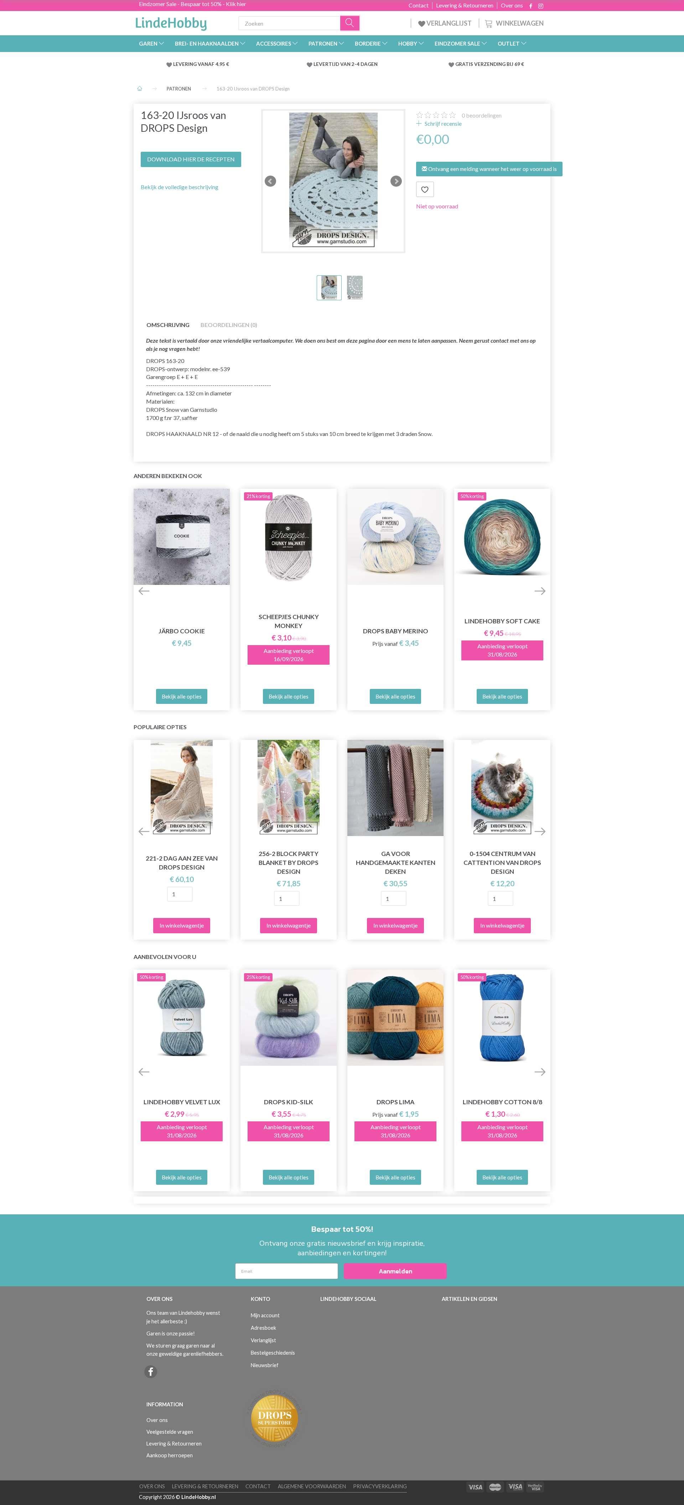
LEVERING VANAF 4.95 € (201, 64)
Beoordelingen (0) (229, 324)
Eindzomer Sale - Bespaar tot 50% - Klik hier (192, 3)
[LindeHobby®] (171, 22)
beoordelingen (482, 115)
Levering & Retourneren (464, 5)
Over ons (512, 5)
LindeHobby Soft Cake (502, 621)
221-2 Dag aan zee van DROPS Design (182, 863)
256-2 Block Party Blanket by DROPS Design (288, 862)
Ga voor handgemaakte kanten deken (395, 862)
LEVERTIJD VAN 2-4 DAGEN (346, 64)
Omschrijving (168, 324)
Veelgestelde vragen (169, 1432)
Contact (419, 5)
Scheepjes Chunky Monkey (289, 621)
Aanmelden (395, 1271)
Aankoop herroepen (169, 1455)
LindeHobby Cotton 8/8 (502, 1102)
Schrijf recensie (443, 123)
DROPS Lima (395, 1102)
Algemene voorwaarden (312, 1486)
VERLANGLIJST (448, 23)
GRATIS (464, 64)
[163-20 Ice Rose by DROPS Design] (333, 181)
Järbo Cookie (182, 631)
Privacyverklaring (380, 1486)
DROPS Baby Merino (395, 631)
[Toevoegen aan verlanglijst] (425, 189)
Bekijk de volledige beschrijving (179, 186)
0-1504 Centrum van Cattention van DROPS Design (502, 862)
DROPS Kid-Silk (288, 1102)
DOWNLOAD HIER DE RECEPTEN (191, 159)
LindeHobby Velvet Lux (182, 1102)
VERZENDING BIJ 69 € (499, 64)
